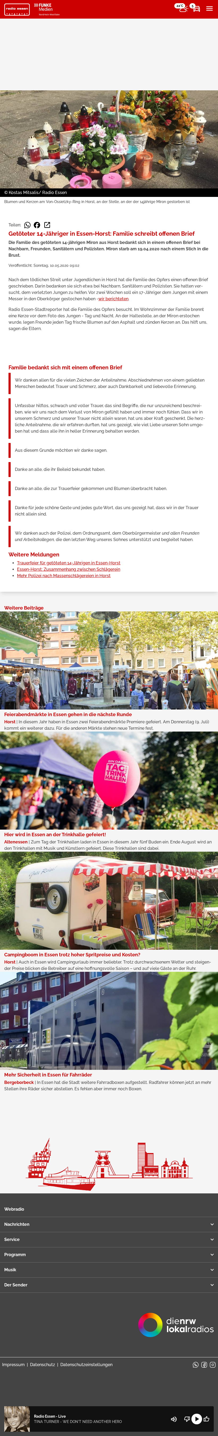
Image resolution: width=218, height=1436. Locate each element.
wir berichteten (113, 298)
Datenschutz (42, 1364)
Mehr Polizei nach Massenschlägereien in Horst (64, 575)
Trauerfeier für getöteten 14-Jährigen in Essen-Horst (68, 562)
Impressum (13, 1364)
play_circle (196, 1419)
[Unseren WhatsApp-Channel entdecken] (195, 1365)
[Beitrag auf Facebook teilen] (37, 225)
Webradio (14, 1209)
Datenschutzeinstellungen (86, 1364)
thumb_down (187, 1419)
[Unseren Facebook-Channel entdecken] (204, 1365)
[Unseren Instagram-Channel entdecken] (212, 1365)
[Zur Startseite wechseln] (17, 9)
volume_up (174, 1419)
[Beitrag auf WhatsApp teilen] (27, 225)
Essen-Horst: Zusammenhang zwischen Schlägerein (68, 569)
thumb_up (206, 1419)
